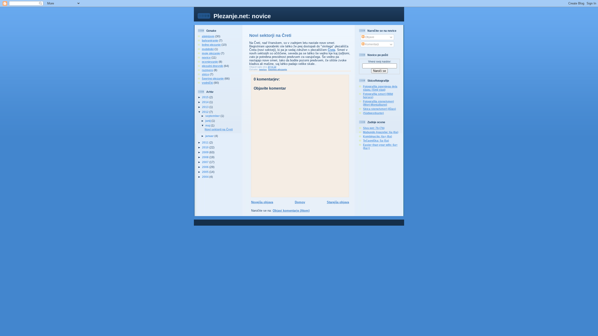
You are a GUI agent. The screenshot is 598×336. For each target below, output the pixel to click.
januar (209, 135)
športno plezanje (213, 78)
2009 (205, 152)
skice (205, 74)
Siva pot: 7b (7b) (373, 128)
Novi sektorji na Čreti (219, 129)
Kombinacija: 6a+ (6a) (377, 136)
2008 (205, 157)
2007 (205, 162)
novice (206, 57)
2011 (205, 142)
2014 (205, 102)
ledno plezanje (211, 44)
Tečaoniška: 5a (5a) (376, 140)
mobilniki (208, 49)
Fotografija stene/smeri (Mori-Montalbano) (378, 103)
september (213, 115)
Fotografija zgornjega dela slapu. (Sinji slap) (380, 88)
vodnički (207, 82)
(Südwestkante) (373, 113)
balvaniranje (210, 40)
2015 (205, 97)
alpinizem (208, 36)
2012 (205, 111)
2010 (205, 147)
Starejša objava (338, 202)
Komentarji (371, 44)
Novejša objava (262, 202)
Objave (369, 36)
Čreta (331, 50)
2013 (205, 106)
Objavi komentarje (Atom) (291, 210)
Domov (300, 202)
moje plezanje (211, 53)
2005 (205, 171)
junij (208, 120)
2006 (205, 166)
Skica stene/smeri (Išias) (379, 108)
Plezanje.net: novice (242, 16)
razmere (207, 70)
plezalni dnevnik (212, 65)
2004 (205, 176)
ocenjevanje (210, 61)
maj (208, 125)
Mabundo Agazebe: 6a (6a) (380, 132)
